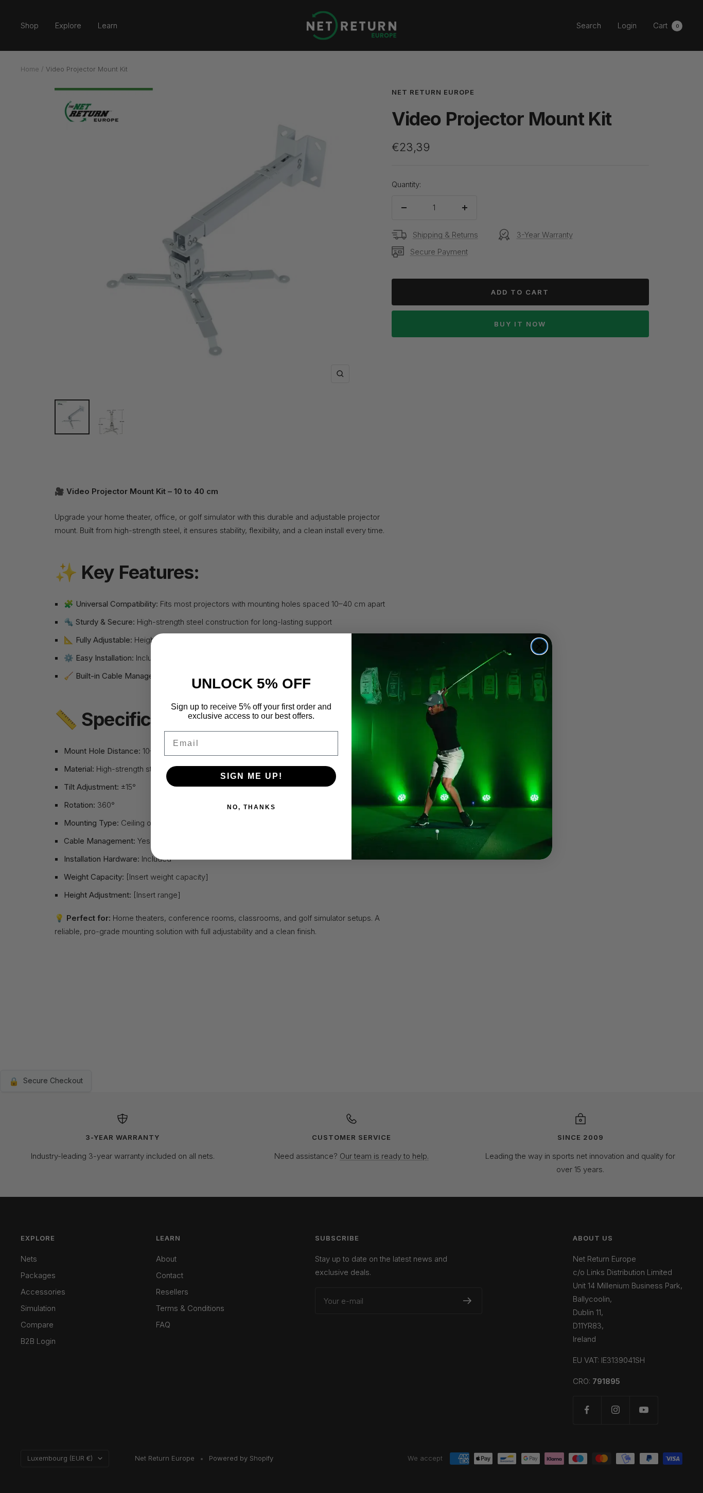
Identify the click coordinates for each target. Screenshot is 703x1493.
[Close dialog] (539, 646)
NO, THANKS (251, 807)
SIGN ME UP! (251, 776)
